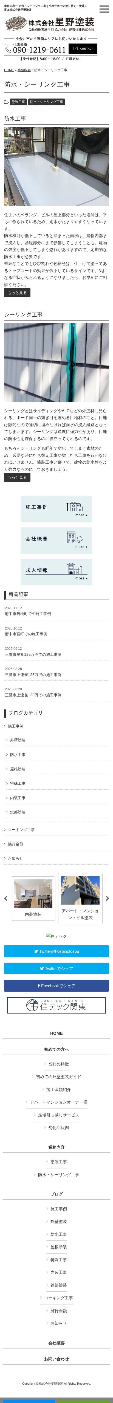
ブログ (56, 1194)
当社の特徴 (58, 1064)
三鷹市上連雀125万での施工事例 (33, 672)
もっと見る (17, 292)
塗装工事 (18, 102)
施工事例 (15, 726)
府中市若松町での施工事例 (28, 611)
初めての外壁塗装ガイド (58, 1076)
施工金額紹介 (58, 1089)
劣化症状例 (58, 1127)
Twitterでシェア (58, 968)
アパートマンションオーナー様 (58, 1102)
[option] (33, 898)
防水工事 (18, 754)
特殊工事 (18, 783)
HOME (9, 70)
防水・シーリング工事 (46, 102)
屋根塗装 (18, 769)
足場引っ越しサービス (58, 1115)
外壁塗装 (18, 740)
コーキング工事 (21, 829)
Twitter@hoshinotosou (58, 951)
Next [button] (107, 898)
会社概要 (56, 1343)
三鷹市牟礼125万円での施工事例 (33, 652)
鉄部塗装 (18, 812)
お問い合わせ (56, 1359)
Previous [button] (5, 898)
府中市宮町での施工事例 (26, 631)
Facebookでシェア (57, 985)
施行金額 (15, 844)
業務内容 (24, 70)
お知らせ (15, 858)
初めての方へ (56, 1049)
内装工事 (18, 798)
